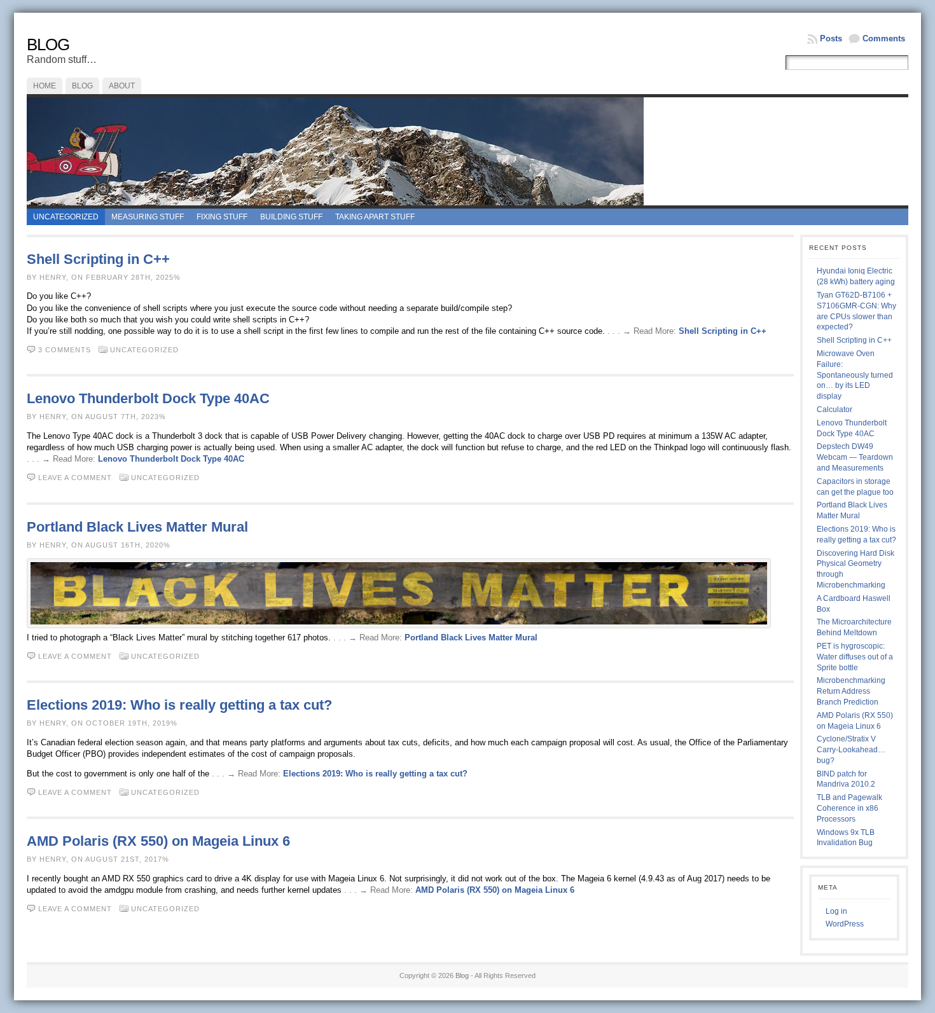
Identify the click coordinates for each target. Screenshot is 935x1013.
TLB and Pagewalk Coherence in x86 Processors (849, 808)
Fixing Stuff (222, 216)
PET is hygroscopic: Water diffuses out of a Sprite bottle (855, 657)
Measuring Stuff (147, 216)
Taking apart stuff (375, 216)
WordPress (845, 924)
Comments (883, 38)
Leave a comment (75, 477)
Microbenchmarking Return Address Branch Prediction (851, 691)
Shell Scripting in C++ (98, 259)
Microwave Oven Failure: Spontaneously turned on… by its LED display (855, 375)
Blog (48, 44)
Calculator (834, 409)
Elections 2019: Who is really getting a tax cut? (179, 705)
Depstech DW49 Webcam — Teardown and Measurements (855, 457)
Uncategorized (66, 216)
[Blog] (467, 151)
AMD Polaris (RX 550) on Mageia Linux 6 (158, 841)
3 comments (64, 350)
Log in (836, 911)
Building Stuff (291, 216)
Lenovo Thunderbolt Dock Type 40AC (148, 398)
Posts (831, 38)
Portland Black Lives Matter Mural (137, 527)
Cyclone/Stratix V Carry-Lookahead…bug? (851, 749)
